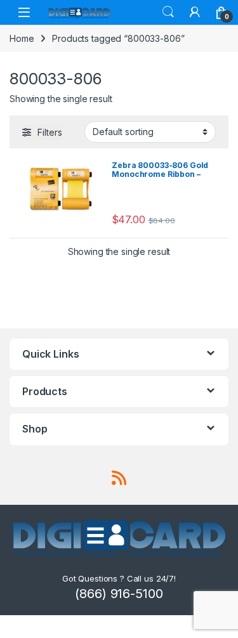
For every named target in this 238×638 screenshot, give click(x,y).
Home (22, 38)
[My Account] (195, 12)
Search (168, 12)
